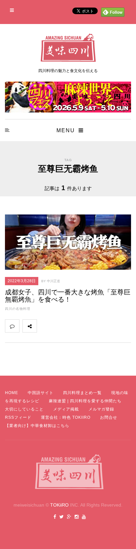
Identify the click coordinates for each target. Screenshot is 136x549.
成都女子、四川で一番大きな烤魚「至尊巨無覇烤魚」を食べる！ (67, 295)
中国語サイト (40, 392)
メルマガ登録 (101, 409)
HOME (11, 392)
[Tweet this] (58, 326)
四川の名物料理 (17, 309)
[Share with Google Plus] (73, 326)
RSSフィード (18, 417)
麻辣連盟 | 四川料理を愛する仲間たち (85, 401)
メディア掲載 (66, 409)
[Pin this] (87, 326)
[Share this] (44, 326)
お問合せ (108, 417)
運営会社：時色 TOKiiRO (65, 417)
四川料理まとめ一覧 (82, 392)
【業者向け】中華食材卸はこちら (37, 425)
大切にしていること (24, 409)
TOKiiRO (59, 505)
